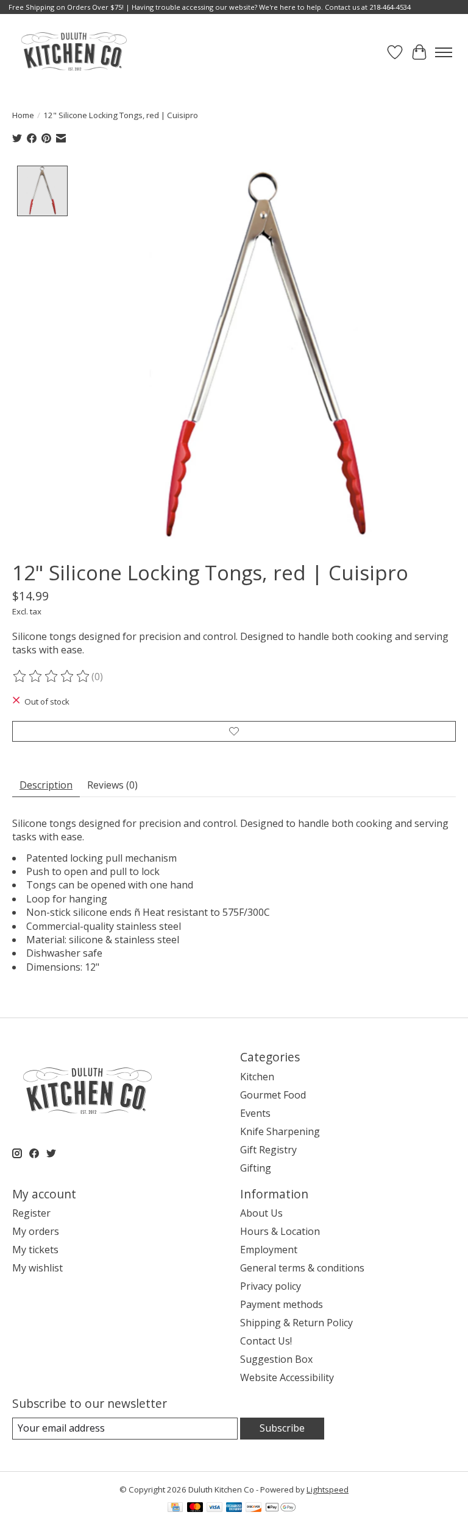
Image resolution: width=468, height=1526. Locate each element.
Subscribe (282, 1428)
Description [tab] (46, 785)
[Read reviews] (51, 676)
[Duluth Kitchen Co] (73, 52)
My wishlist (37, 1268)
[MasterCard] (195, 1508)
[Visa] (214, 1508)
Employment (268, 1249)
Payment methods (281, 1304)
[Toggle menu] (443, 52)
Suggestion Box (276, 1359)
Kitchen (257, 1076)
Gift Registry (268, 1149)
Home (23, 115)
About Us (261, 1213)
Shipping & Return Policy (296, 1322)
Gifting (255, 1168)
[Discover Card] (253, 1508)
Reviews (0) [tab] (112, 785)
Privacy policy (270, 1286)
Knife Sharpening (280, 1131)
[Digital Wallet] (281, 1508)
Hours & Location (280, 1231)
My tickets (35, 1249)
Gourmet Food (273, 1095)
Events (255, 1113)
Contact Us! (266, 1341)
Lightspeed (328, 1489)
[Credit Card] (175, 1508)
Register (31, 1213)
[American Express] (234, 1508)
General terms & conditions (302, 1268)
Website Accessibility (287, 1377)
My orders (35, 1231)
